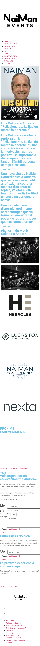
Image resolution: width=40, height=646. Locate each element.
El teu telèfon (5, 484)
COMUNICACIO (10, 46)
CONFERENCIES (10, 44)
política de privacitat (17, 499)
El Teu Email (2, 522)
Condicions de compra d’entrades (19, 598)
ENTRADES (8, 49)
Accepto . (13, 499)
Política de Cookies (13, 593)
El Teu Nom (2, 476)
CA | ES (7, 51)
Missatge (3, 487)
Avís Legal (10, 591)
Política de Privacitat (14, 596)
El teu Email (2, 480)
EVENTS (7, 41)
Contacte (9, 601)
